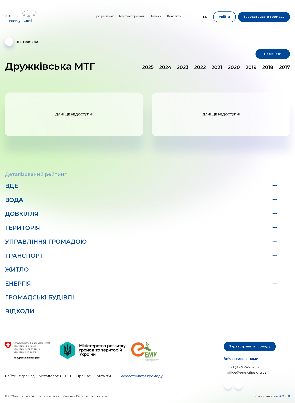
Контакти (174, 16)
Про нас (83, 376)
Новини (155, 16)
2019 (251, 67)
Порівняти (272, 54)
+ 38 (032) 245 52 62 (243, 367)
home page (22, 16)
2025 (148, 67)
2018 (267, 67)
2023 (183, 67)
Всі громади (27, 42)
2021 (216, 67)
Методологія (50, 376)
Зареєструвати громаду (264, 17)
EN (205, 17)
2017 (284, 67)
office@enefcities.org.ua (246, 372)
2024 (165, 67)
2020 (234, 67)
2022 (200, 67)
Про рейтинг (104, 16)
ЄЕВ (69, 376)
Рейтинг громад (131, 16)
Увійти (224, 17)
